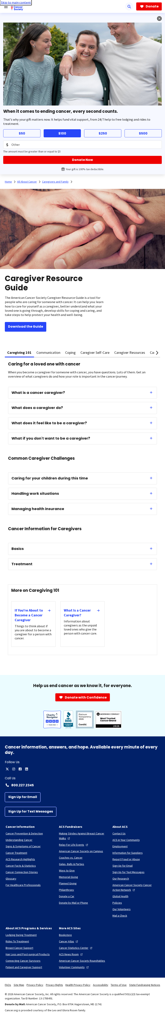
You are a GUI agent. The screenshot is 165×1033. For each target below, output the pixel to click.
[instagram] (13, 769)
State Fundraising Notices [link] (144, 985)
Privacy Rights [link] (54, 985)
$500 (143, 133)
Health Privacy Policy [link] (77, 985)
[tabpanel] (82, 512)
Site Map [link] (19, 985)
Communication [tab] (48, 352)
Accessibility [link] (100, 985)
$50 (22, 133)
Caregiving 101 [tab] (19, 352)
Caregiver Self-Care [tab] (94, 352)
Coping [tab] (70, 352)
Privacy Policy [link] (35, 985)
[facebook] (20, 769)
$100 (62, 133)
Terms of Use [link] (119, 985)
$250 (103, 133)
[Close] (159, 18)
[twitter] (7, 769)
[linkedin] (26, 769)
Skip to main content (16, 2)
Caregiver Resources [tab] (129, 352)
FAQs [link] (8, 985)
